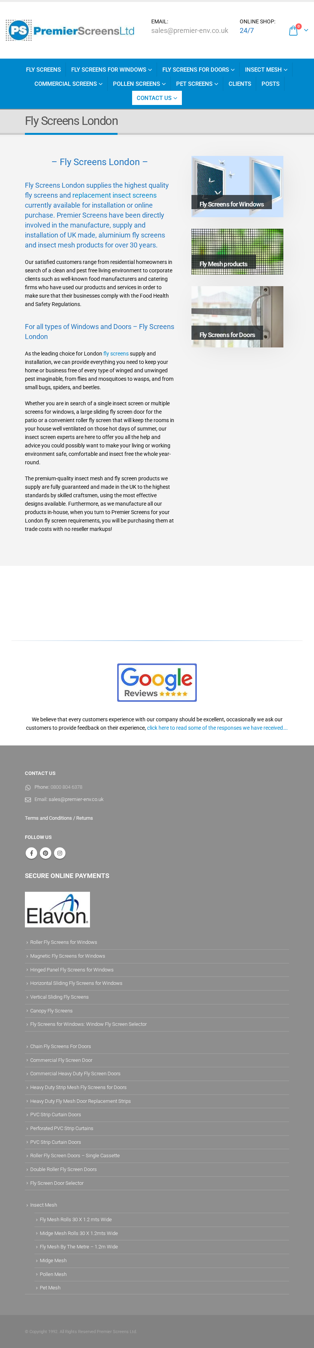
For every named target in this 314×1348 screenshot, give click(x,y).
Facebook (31, 853)
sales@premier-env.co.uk (189, 30)
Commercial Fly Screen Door (61, 1060)
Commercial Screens (65, 83)
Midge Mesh (53, 1260)
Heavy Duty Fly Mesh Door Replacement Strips (80, 1101)
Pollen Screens (136, 83)
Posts (271, 83)
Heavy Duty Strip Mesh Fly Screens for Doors (78, 1087)
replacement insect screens (114, 195)
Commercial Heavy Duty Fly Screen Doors (75, 1073)
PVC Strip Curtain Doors (55, 1114)
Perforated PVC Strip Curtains (61, 1128)
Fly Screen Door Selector (56, 1183)
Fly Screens (43, 69)
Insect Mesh (263, 69)
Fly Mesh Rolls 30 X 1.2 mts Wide (76, 1219)
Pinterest (45, 853)
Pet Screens (194, 83)
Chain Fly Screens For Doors (60, 1046)
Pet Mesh (50, 1288)
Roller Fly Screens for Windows (63, 942)
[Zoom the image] (157, 668)
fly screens (116, 354)
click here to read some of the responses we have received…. (217, 728)
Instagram (59, 853)
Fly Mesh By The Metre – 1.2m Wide (79, 1247)
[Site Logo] (70, 30)
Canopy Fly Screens (51, 1011)
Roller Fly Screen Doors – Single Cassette (75, 1155)
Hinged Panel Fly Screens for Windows (72, 970)
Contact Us (154, 98)
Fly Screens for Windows (108, 69)
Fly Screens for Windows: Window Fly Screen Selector (88, 1024)
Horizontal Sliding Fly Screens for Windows (76, 983)
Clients (240, 83)
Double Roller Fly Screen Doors (63, 1169)
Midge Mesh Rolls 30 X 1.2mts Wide (79, 1233)
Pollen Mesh (53, 1274)
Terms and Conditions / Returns (59, 818)
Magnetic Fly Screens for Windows (67, 956)
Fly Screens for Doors (195, 69)
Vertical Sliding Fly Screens (59, 997)
